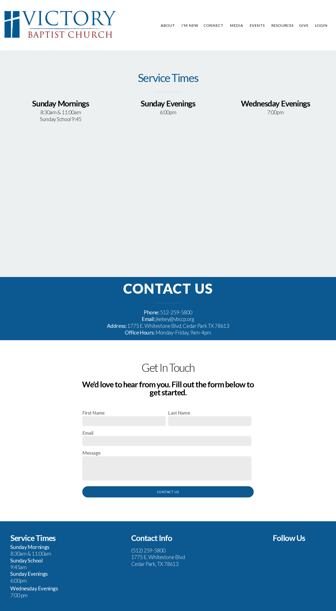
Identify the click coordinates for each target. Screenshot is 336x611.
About (168, 25)
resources (282, 25)
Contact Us (168, 491)
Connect (214, 25)
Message (91, 453)
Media (237, 25)
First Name (93, 412)
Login (321, 25)
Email (87, 433)
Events (258, 25)
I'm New (189, 25)
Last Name (179, 412)
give (304, 25)
